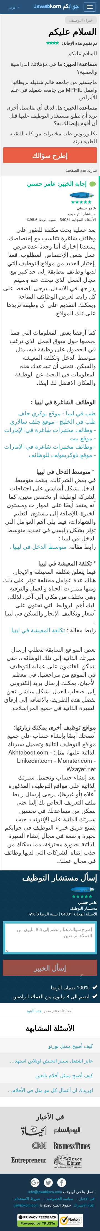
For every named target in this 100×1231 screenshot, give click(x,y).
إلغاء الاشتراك (83, 1205)
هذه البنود (33, 1010)
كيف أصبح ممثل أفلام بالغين (64, 1075)
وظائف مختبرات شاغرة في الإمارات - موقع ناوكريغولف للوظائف (50, 450)
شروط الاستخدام (26, 1198)
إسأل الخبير (50, 967)
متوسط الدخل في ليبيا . (38, 546)
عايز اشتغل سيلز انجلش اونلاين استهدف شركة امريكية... (50, 1060)
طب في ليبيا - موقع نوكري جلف (57, 413)
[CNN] (24, 1146)
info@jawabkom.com (45, 1191)
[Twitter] (48, 1182)
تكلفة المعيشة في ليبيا (38, 630)
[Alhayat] (24, 1131)
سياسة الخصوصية (59, 1198)
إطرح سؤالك (50, 155)
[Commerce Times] (77, 1161)
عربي (12, 7)
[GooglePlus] (35, 1182)
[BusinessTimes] (77, 1146)
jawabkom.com (26, 1205)
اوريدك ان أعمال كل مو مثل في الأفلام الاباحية (50, 1089)
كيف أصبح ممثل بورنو (70, 1045)
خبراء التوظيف (81, 20)
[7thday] (77, 1131)
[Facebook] (61, 1182)
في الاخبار (86, 1198)
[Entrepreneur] (24, 1161)
